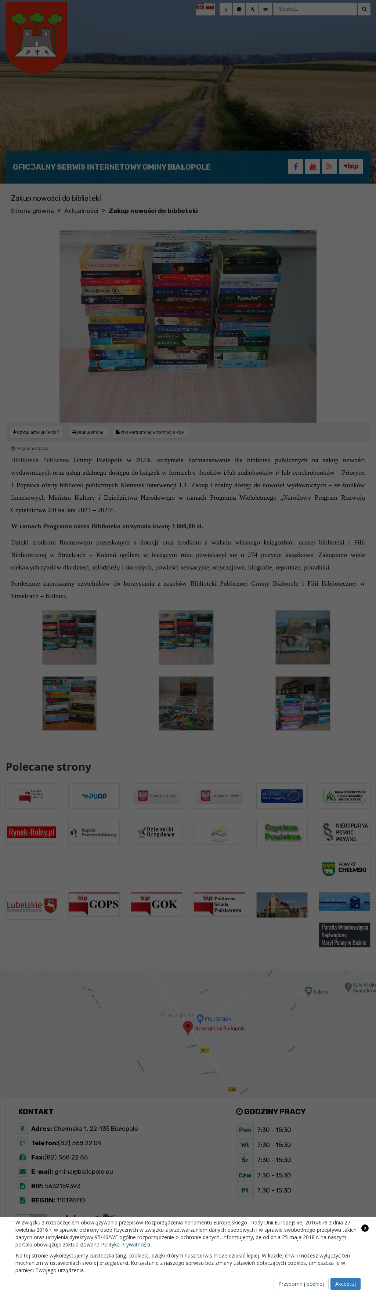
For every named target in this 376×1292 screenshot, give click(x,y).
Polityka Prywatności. (126, 1244)
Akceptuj (345, 1283)
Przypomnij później (301, 1283)
